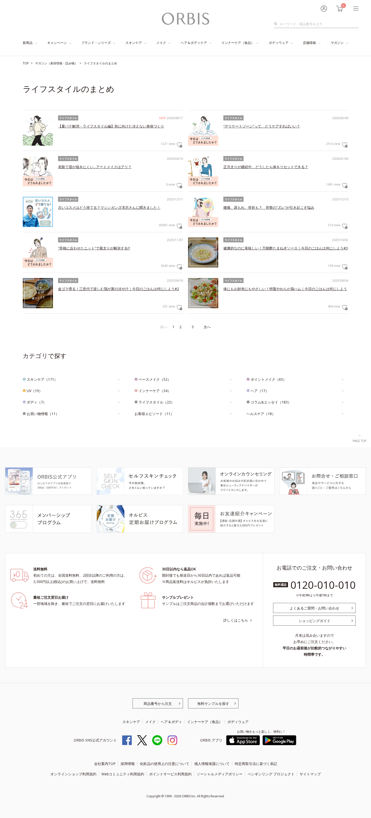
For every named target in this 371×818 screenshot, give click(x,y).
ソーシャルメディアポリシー (220, 774)
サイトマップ (310, 774)
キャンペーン (57, 42)
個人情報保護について (212, 763)
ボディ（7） (36, 402)
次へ (207, 326)
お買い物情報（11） (43, 413)
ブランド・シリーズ (96, 42)
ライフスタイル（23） (156, 402)
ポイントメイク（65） (268, 379)
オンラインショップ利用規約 (73, 774)
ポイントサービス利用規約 (170, 774)
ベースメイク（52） (155, 379)
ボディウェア (278, 42)
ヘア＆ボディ (171, 721)
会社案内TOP (105, 763)
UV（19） (34, 390)
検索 (277, 24)
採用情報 (128, 763)
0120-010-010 (323, 585)
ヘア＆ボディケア (194, 42)
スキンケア (133, 42)
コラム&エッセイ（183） (271, 402)
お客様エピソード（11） (154, 413)
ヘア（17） (260, 390)
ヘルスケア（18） (261, 413)
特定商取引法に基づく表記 (256, 763)
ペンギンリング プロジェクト (271, 774)
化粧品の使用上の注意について (164, 763)
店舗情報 (309, 42)
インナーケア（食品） (237, 42)
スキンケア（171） (42, 379)
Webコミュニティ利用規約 (122, 774)
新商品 (28, 42)
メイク (161, 42)
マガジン (337, 42)
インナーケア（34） (155, 390)
